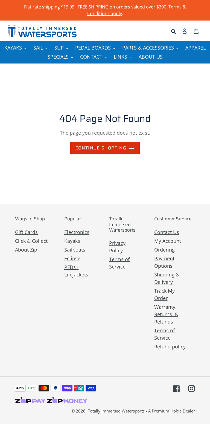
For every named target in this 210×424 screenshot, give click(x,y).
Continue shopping (100, 148)
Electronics (76, 232)
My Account (167, 241)
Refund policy (170, 346)
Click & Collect (31, 241)
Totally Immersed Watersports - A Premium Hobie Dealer (141, 411)
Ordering (164, 249)
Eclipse (72, 258)
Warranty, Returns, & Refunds (166, 314)
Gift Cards (26, 232)
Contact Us (166, 232)
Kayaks (72, 241)
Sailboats (74, 249)
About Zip (26, 249)
